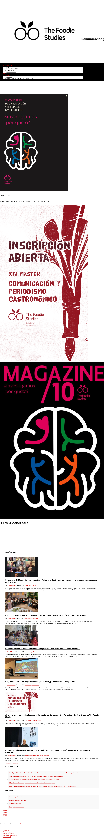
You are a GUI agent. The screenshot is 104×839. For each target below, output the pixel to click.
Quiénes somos (7, 65)
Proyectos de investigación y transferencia (19, 78)
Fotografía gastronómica (16, 807)
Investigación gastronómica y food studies (37, 755)
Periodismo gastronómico (31, 585)
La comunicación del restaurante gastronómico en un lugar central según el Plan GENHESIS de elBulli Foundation (47, 751)
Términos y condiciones (10, 835)
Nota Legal (6, 830)
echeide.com (20, 824)
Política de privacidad (9, 832)
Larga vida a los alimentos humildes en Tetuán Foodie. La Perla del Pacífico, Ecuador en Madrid (45, 615)
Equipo (8, 67)
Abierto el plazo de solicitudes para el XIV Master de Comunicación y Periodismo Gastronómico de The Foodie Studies (52, 716)
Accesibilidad (7, 837)
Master (5, 73)
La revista (9, 77)
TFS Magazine (7, 75)
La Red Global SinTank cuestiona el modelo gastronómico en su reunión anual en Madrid (42, 648)
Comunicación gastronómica (33, 720)
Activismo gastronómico (31, 618)
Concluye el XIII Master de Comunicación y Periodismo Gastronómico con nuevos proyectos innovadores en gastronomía (51, 581)
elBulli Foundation (12, 69)
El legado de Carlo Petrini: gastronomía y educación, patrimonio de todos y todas (40, 682)
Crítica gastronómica (15, 803)
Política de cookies (8, 833)
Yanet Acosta (11, 585)
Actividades (10, 70)
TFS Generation (11, 72)
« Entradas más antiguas (12, 763)
